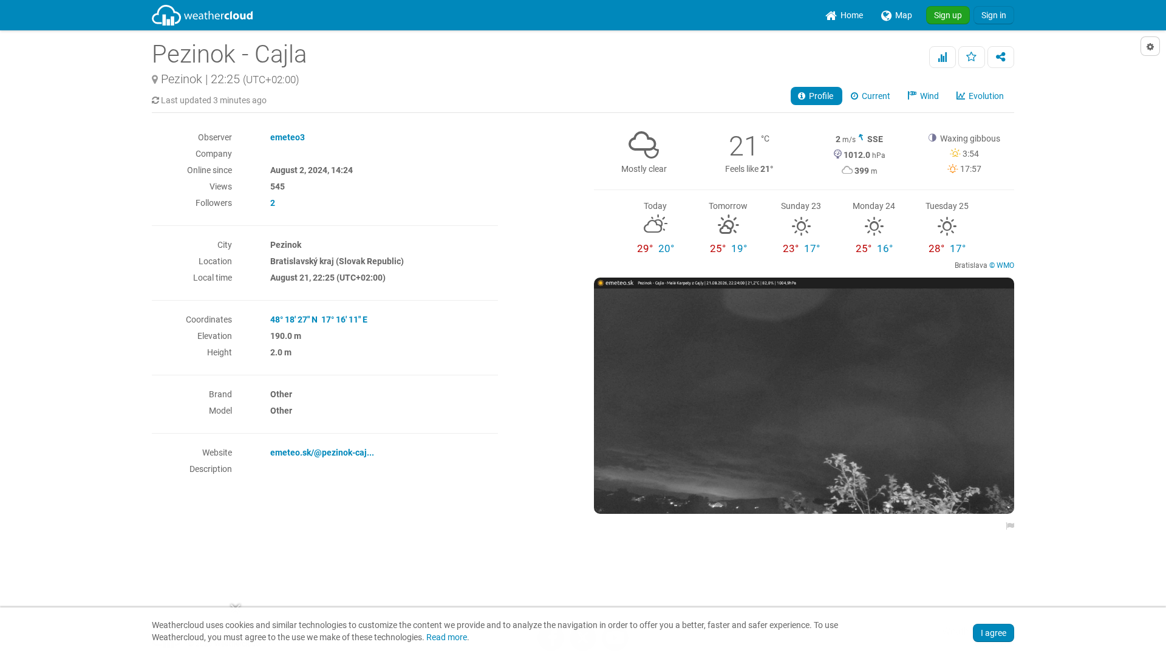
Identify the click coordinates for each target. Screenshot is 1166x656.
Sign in (993, 15)
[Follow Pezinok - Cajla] (971, 57)
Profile (820, 96)
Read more (446, 637)
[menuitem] (844, 15)
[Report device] (1007, 526)
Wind (928, 96)
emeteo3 (287, 137)
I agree (993, 633)
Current (875, 96)
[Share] (1000, 57)
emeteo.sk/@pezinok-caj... (322, 452)
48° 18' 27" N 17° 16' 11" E (318, 319)
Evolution (985, 96)
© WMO (1001, 265)
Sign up (948, 15)
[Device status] (942, 57)
